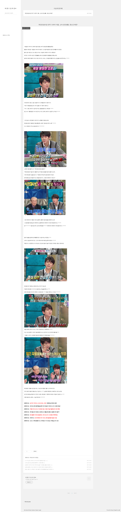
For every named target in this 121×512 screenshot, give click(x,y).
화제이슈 (6, 35)
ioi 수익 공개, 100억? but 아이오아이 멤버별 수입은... (35, 460)
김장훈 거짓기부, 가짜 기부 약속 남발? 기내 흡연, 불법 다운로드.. (38, 464)
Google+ (39, 510)
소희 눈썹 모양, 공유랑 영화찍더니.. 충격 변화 (34, 462)
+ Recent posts (27, 501)
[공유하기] (28, 451)
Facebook (33, 510)
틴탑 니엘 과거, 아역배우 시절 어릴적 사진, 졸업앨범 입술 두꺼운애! (38, 469)
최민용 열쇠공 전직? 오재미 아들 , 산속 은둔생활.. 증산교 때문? (39, 13)
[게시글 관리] (30, 451)
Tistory (112, 510)
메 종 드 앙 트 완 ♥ (10, 8)
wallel (119, 510)
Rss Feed (25, 510)
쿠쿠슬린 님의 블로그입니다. (31, 479)
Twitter (30, 510)
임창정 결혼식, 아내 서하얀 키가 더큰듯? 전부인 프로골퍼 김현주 (38, 467)
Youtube (36, 510)
